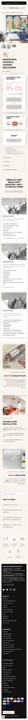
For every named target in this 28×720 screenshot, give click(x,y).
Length (19, 86)
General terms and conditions (10, 620)
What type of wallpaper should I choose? (12, 649)
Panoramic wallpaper (7, 609)
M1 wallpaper (6, 689)
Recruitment (6, 616)
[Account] (21, 8)
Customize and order (14, 99)
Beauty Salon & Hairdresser (9, 676)
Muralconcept (8, 715)
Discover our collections (8, 647)
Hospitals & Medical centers (9, 678)
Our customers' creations (8, 645)
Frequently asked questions (9, 601)
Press (4, 614)
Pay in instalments (7, 638)
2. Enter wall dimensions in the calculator (12, 511)
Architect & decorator (8, 665)
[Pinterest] (14, 589)
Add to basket (14, 140)
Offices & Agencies (7, 669)
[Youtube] (7, 589)
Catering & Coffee (7, 672)
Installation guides (7, 636)
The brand (5, 605)
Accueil (3, 12)
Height (9, 86)
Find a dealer (6, 653)
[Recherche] (24, 494)
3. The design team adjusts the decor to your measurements (12, 518)
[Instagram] (10, 589)
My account (5, 631)
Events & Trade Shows (8, 680)
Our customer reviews (8, 612)
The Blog (5, 607)
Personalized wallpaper (8, 663)
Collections (5, 618)
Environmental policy (7, 603)
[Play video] (14, 459)
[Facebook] (3, 589)
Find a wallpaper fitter (8, 651)
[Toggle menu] (3, 8)
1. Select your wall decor (10, 505)
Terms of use (6, 622)
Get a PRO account (7, 691)
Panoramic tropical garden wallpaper (14, 12)
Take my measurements (8, 640)
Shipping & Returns (7, 634)
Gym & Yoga (6, 685)
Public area (5, 683)
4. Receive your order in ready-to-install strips (12, 526)
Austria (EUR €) (7, 712)
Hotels (4, 667)
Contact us (5, 598)
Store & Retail (6, 674)
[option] (14, 29)
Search (4, 707)
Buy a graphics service (14, 107)
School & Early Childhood (8, 687)
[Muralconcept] (14, 8)
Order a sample (6, 642)
